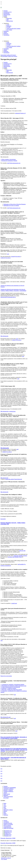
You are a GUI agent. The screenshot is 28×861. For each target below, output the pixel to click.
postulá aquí (14, 603)
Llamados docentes (7, 823)
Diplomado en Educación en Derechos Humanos (14, 204)
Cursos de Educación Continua (13, 28)
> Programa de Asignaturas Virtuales (9, 160)
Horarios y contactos (8, 790)
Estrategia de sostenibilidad (9, 787)
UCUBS (8, 27)
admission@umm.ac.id (20, 113)
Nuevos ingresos (7, 825)
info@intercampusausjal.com (13, 163)
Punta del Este (9, 21)
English (5, 15)
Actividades (6, 821)
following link (22, 550)
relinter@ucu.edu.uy (16, 340)
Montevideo (9, 18)
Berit (4, 812)
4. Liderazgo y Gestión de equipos (8, 688)
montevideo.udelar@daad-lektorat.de (13, 479)
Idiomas (5, 811)
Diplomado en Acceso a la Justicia (11, 205)
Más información (4, 336)
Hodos (4, 813)
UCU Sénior (9, 29)
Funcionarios (6, 35)
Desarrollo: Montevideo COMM (8, 838)
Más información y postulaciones (8, 411)
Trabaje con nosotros (8, 824)
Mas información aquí (5, 717)
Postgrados (8, 26)
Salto (7, 19)
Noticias (5, 820)
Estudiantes (6, 31)
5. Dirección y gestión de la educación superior (11, 689)
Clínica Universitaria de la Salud (8, 797)
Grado (7, 24)
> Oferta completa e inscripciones (8, 159)
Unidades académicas (8, 791)
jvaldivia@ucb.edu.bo (6, 257)
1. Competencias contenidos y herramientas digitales (12, 684)
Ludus (4, 808)
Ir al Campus (4, 859)
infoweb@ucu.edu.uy (6, 858)
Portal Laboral (6, 794)
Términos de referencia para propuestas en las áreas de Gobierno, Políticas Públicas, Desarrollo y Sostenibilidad (13, 290)
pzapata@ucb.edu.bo (16, 256)
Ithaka (4, 803)
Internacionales (6, 14)
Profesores (5, 33)
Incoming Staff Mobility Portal (15, 557)
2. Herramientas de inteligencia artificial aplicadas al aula (13, 685)
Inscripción (3, 518)
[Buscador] (1, 1)
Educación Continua (8, 809)
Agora (4, 806)
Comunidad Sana (7, 827)
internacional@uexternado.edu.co (8, 297)
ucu (1, 768)
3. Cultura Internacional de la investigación (10, 687)
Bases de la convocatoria (6, 676)
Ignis (4, 807)
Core (4, 804)
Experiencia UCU (7, 12)
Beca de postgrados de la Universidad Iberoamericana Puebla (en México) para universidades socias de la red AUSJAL (14, 750)
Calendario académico (8, 788)
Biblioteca (5, 795)
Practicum (5, 815)
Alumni (5, 32)
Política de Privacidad (8, 828)
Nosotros (5, 10)
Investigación (6, 13)
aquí (8, 254)
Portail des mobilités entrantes (20, 555)
